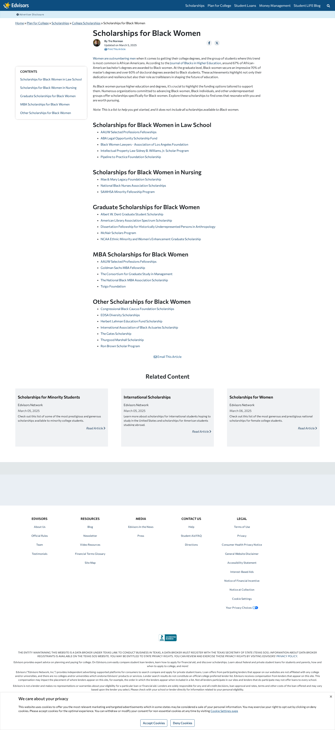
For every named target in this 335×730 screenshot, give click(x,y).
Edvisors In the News (140, 526)
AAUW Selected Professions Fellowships (128, 132)
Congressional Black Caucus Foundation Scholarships (137, 309)
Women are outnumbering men (114, 58)
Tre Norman (115, 41)
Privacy (241, 535)
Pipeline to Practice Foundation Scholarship (131, 157)
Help (191, 526)
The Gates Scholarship (116, 333)
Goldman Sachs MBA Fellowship (123, 267)
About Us (39, 526)
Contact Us (191, 518)
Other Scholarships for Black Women (45, 113)
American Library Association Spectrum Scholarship (136, 220)
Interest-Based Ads (242, 571)
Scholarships (195, 5)
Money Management (275, 5)
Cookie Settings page (224, 711)
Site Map (90, 562)
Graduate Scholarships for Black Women (48, 96)
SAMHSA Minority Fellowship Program (128, 191)
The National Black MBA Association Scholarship (134, 280)
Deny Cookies (182, 723)
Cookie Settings (242, 598)
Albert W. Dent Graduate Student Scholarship (132, 214)
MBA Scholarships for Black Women (45, 104)
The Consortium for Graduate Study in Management (137, 274)
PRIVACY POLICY (286, 656)
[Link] (167, 637)
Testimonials (39, 553)
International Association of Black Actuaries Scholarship (139, 327)
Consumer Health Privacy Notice (242, 544)
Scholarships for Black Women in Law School (51, 79)
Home (19, 23)
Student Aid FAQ (191, 535)
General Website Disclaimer (242, 553)
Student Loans (245, 5)
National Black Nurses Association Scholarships (133, 185)
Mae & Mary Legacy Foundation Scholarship (131, 179)
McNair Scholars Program (118, 233)
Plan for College (219, 5)
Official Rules (39, 535)
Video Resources (90, 544)
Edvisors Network (30, 405)
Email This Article (169, 356)
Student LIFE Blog (307, 5)
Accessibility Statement (241, 562)
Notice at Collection (242, 589)
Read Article (95, 428)
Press (140, 535)
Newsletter (90, 535)
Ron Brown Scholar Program (120, 346)
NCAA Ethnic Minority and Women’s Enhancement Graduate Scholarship (151, 239)
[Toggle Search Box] (328, 5)
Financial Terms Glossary (90, 553)
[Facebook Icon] (209, 43)
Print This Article (116, 49)
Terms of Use (242, 526)
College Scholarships (86, 23)
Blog (90, 526)
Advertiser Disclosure (31, 14)
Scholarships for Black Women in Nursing (48, 88)
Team (39, 544)
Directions (191, 544)
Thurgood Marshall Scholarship (122, 340)
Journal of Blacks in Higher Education (195, 63)
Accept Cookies (154, 723)
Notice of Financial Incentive (241, 580)
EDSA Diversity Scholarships (120, 315)
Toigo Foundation (113, 286)
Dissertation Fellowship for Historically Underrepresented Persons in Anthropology (158, 226)
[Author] (97, 42)
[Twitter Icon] (217, 43)
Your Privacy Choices (239, 607)
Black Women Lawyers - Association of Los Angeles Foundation (144, 144)
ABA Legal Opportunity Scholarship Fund (129, 138)
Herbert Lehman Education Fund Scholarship (131, 321)
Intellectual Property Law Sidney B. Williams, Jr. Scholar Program (145, 150)
